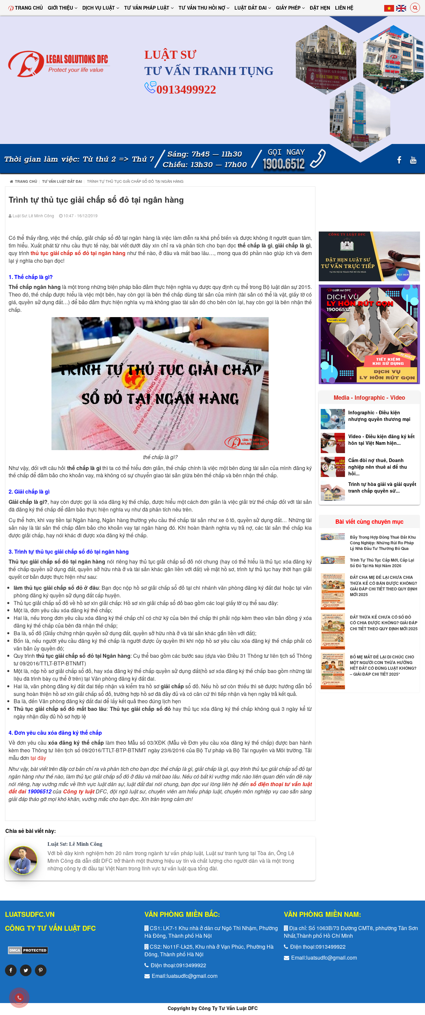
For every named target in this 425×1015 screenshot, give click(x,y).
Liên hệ (344, 7)
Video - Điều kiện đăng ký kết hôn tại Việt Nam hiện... (381, 439)
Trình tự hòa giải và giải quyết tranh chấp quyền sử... (382, 487)
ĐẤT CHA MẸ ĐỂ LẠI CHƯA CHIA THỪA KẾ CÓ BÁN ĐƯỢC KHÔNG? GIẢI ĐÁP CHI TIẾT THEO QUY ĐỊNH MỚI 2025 (383, 585)
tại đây (38, 758)
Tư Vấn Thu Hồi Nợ (202, 7)
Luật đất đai (251, 7)
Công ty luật (78, 791)
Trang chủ (28, 7)
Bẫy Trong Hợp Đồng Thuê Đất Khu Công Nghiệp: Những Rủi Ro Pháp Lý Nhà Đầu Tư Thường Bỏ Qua (383, 542)
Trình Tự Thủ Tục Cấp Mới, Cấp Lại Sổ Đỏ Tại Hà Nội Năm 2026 (382, 563)
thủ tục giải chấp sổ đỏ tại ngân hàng (78, 253)
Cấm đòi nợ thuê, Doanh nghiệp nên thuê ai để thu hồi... (377, 467)
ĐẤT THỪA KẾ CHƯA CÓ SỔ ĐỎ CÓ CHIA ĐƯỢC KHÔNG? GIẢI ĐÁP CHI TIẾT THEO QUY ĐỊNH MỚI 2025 (384, 622)
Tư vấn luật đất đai (62, 181)
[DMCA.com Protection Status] (26, 950)
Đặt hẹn (320, 7)
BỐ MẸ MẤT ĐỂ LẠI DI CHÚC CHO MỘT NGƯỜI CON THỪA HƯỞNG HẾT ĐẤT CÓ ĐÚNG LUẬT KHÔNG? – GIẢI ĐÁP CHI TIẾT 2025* (383, 665)
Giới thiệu (61, 7)
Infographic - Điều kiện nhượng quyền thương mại (379, 415)
